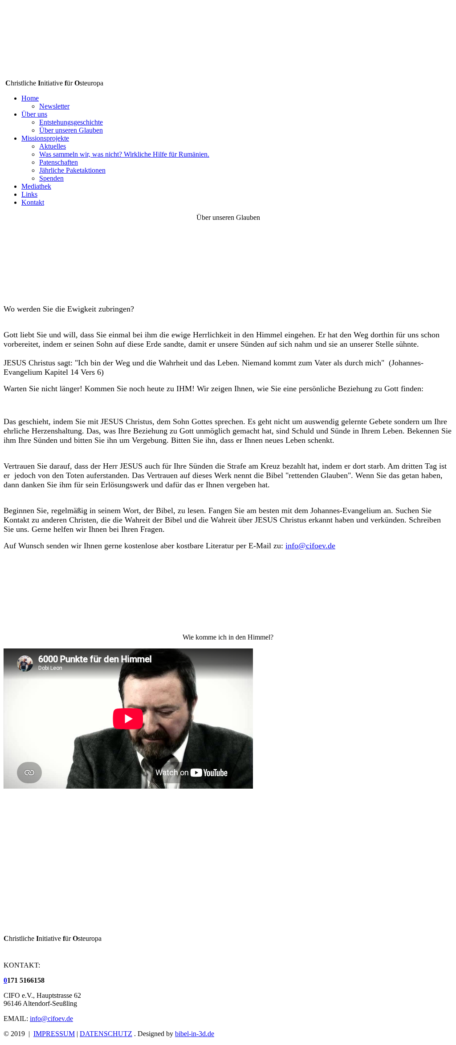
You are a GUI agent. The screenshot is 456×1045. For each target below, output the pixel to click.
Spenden (51, 178)
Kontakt (32, 202)
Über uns (34, 114)
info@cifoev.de (310, 545)
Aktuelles (52, 146)
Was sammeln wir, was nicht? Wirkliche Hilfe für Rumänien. (124, 154)
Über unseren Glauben (71, 130)
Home (30, 98)
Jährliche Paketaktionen (72, 170)
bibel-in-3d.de (194, 1033)
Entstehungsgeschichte (71, 122)
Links (29, 194)
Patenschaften (58, 162)
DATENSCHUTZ (106, 1033)
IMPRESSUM (54, 1033)
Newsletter (54, 106)
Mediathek (36, 186)
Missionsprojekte (45, 138)
